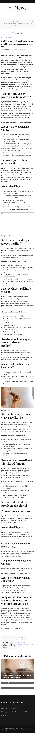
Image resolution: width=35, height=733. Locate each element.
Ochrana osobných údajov (10, 708)
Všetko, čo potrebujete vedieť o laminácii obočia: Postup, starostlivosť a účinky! (17, 676)
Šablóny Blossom (16, 730)
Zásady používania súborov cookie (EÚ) (14, 712)
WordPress (29, 730)
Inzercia (4, 715)
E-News (17, 7)
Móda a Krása (6, 38)
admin (7, 50)
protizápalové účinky (20, 209)
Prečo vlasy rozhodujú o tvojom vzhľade (14, 687)
